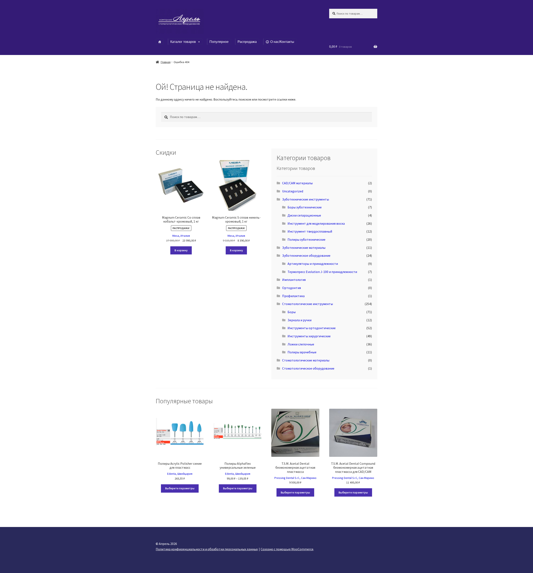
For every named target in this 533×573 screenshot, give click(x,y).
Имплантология (294, 280)
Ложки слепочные (301, 344)
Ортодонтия (291, 288)
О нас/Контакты (282, 42)
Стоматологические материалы (305, 360)
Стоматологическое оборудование (308, 368)
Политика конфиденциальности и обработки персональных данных (207, 549)
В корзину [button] (181, 250)
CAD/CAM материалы (297, 183)
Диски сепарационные (304, 215)
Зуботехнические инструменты (305, 199)
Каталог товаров (183, 42)
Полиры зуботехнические (306, 239)
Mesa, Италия (181, 236)
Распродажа (247, 42)
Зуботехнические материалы (303, 247)
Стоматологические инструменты (307, 304)
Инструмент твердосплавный (310, 231)
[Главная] (160, 42)
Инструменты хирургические (309, 336)
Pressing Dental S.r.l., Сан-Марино (295, 478)
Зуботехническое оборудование (306, 255)
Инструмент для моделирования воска (316, 223)
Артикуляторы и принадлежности (313, 264)
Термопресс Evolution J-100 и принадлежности (322, 272)
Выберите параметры (179, 488)
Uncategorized (292, 191)
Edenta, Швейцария (179, 474)
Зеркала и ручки (299, 320)
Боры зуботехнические (305, 207)
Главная (166, 62)
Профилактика (293, 296)
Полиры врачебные (302, 352)
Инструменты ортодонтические (312, 328)
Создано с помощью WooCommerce (287, 549)
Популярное (219, 42)
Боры (292, 312)
